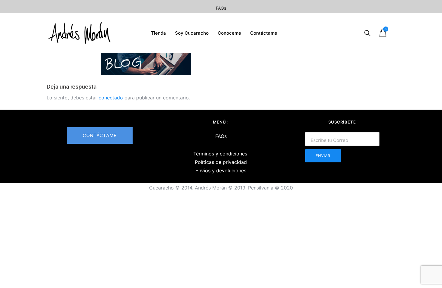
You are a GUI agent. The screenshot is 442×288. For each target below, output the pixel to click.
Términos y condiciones (220, 154)
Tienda (158, 33)
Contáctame (263, 33)
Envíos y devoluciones (220, 170)
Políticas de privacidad (221, 162)
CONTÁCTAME (100, 135)
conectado (111, 98)
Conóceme (229, 33)
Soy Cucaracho (192, 33)
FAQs (221, 8)
